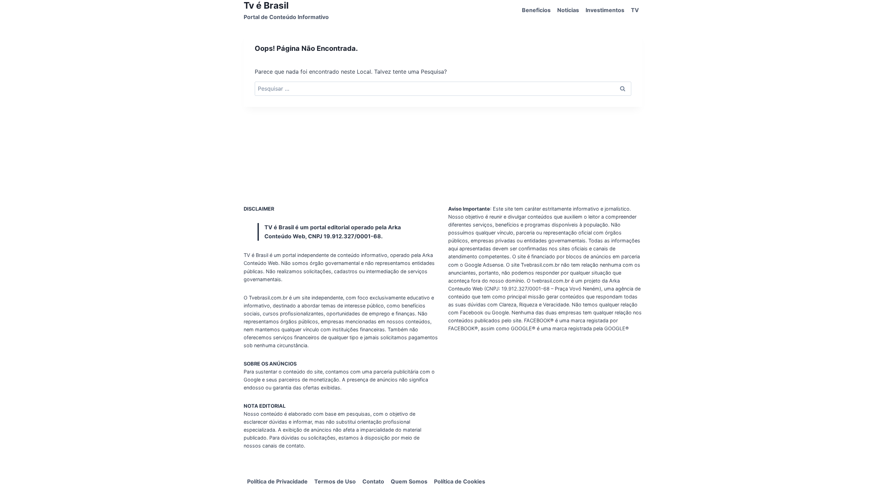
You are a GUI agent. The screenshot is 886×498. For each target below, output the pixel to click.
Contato (373, 481)
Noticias (568, 10)
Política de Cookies (459, 481)
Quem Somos (409, 481)
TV (635, 10)
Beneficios (536, 10)
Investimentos (605, 10)
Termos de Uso (335, 481)
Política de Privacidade (277, 481)
